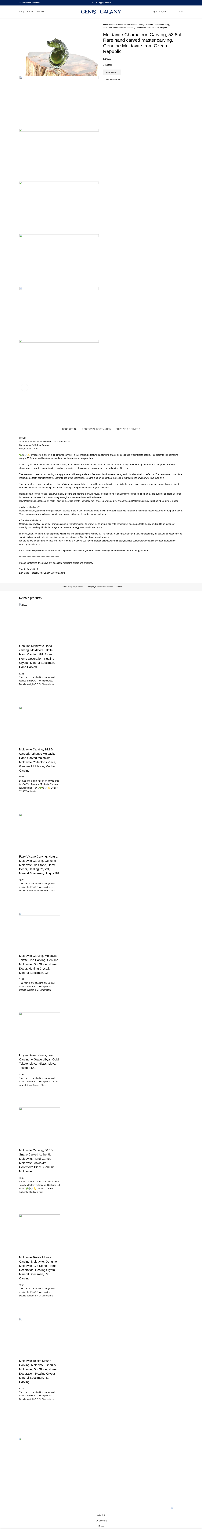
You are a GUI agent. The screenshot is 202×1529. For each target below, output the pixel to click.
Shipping (135, 1478)
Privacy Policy (137, 1473)
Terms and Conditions (140, 1488)
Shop (133, 1483)
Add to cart (112, 72)
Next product (181, 26)
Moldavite (111, 25)
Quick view (22, 1418)
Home (105, 25)
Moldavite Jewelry (122, 25)
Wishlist (134, 1497)
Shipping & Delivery (128, 429)
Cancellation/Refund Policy (142, 1450)
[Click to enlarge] (24, 387)
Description (69, 429)
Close (24, 605)
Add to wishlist (113, 80)
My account (136, 1469)
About (133, 1445)
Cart (133, 1454)
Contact (134, 1459)
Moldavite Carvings (137, 25)
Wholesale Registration (141, 1492)
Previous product (176, 26)
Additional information (96, 429)
